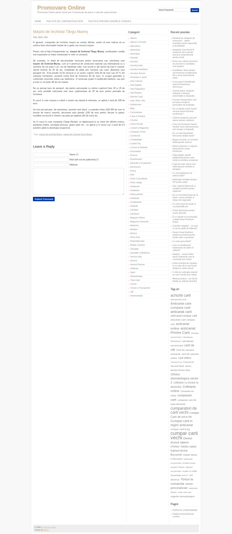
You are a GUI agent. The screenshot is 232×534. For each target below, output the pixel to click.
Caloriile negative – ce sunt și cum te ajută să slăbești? (185, 227)
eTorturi (175, 446)
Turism (133, 284)
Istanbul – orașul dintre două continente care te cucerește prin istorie (183, 256)
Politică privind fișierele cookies (109, 21)
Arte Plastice (136, 93)
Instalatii (134, 206)
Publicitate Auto (137, 241)
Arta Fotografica (137, 89)
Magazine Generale (139, 221)
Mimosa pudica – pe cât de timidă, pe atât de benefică (185, 279)
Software (134, 268)
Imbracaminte (136, 194)
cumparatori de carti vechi (184, 410)
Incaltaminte (135, 202)
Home (38, 21)
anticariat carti (181, 312)
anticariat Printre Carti (183, 330)
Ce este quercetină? (182, 241)
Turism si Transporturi (140, 288)
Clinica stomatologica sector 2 (185, 378)
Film (132, 175)
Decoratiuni (135, 151)
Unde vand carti (184, 492)
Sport (132, 272)
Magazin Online (137, 218)
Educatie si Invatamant (140, 163)
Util (131, 292)
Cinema (134, 120)
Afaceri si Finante (138, 42)
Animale (134, 58)
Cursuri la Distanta (138, 147)
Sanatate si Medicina (140, 253)
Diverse (133, 155)
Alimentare (135, 50)
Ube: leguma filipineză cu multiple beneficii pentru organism (184, 188)
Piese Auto (135, 237)
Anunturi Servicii (137, 73)
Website (74, 164)
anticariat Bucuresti (178, 299)
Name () (74, 154)
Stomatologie (136, 276)
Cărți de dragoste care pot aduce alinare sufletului (185, 119)
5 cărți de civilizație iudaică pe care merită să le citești (185, 273)
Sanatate (134, 249)
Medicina (134, 225)
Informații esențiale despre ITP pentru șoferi (185, 180)
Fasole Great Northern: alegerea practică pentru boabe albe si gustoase (184, 235)
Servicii (133, 260)
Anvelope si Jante (138, 77)
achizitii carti (181, 295)
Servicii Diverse (137, 264)
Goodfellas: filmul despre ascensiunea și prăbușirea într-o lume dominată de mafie (185, 74)
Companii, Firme (138, 132)
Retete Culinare (137, 245)
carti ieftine (184, 358)
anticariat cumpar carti (184, 315)
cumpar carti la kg (180, 429)
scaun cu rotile (189, 471)
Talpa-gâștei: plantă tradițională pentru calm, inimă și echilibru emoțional (185, 157)
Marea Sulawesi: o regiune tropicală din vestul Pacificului (185, 148)
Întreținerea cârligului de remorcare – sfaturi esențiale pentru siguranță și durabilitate (185, 42)
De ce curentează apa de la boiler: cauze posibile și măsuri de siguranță (185, 197)
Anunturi (134, 61)
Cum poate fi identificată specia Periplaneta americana (184, 84)
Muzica (133, 233)
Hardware (134, 190)
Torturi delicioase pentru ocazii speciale (184, 211)
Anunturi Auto (136, 65)
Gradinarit (134, 186)
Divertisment (136, 159)
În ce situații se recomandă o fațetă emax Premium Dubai (185, 219)
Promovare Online (61, 7)
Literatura (134, 214)
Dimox (46, 530)
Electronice (135, 167)
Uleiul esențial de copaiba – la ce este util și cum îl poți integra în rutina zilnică (185, 265)
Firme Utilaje (136, 182)
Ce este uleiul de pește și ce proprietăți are (184, 205)
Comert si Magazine (139, 128)
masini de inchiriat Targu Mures (77, 134)
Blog (132, 108)
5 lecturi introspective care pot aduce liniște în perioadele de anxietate (185, 102)
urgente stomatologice (182, 496)
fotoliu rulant (188, 446)
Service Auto (136, 257)
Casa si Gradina (137, 116)
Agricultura (135, 46)
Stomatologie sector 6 (179, 475)
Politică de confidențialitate (64, 21)
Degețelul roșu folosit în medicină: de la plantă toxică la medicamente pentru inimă (183, 54)
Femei (133, 171)
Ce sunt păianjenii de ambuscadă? (182, 174)
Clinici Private (136, 124)
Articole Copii (136, 97)
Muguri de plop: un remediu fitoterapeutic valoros (185, 140)
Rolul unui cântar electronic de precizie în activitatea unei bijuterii (185, 64)
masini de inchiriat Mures (50, 134)
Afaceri (133, 38)
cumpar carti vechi (184, 435)
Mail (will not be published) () (84, 159)
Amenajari (135, 54)
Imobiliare (134, 198)
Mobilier (134, 229)
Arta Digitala (136, 85)
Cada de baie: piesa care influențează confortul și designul (184, 166)
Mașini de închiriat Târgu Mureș (60, 31)
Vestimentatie (136, 296)
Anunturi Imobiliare (139, 69)
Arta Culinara (136, 81)
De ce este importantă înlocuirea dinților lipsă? (184, 134)
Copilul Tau (135, 143)
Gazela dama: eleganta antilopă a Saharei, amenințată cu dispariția (184, 93)
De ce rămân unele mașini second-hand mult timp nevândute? (185, 111)
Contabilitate (136, 139)
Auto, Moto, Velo (40, 37)
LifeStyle (134, 210)
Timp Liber (135, 280)
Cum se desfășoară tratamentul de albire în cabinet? (183, 247)
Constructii (135, 136)
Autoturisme (135, 104)
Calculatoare (136, 112)
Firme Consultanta (138, 178)
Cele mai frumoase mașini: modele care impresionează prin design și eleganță (185, 126)
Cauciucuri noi (176, 362)
